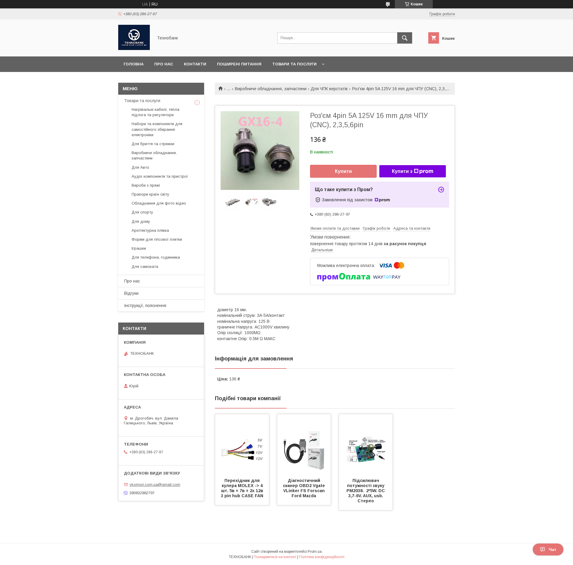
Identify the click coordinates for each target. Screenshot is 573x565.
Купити (343, 171)
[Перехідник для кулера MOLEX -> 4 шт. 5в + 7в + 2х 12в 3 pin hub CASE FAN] (242, 444)
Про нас (163, 64)
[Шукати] (404, 38)
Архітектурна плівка (150, 230)
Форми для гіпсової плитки (157, 239)
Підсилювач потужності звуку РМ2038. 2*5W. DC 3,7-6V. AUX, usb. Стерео (366, 490)
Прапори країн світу (150, 194)
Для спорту (142, 212)
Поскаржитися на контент (275, 557)
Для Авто (140, 167)
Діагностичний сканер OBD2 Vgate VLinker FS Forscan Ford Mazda (304, 488)
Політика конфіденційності (321, 557)
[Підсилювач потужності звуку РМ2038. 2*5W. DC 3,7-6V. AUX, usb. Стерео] (366, 444)
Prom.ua (315, 551)
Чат (552, 549)
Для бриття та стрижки (153, 144)
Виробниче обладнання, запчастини (270, 88)
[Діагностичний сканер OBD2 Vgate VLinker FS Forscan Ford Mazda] (304, 444)
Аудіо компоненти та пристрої (160, 176)
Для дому (141, 221)
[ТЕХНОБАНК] (134, 48)
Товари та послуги (294, 64)
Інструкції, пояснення (145, 305)
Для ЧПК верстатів (329, 88)
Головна (134, 64)
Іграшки (139, 248)
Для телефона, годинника (156, 257)
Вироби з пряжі (146, 185)
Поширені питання (239, 64)
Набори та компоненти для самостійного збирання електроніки (157, 129)
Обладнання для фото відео (159, 203)
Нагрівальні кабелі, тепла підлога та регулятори (155, 112)
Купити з (402, 171)
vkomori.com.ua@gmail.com (155, 484)
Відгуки (131, 293)
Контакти (195, 64)
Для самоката (145, 266)
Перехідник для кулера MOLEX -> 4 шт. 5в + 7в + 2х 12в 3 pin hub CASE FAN (242, 488)
